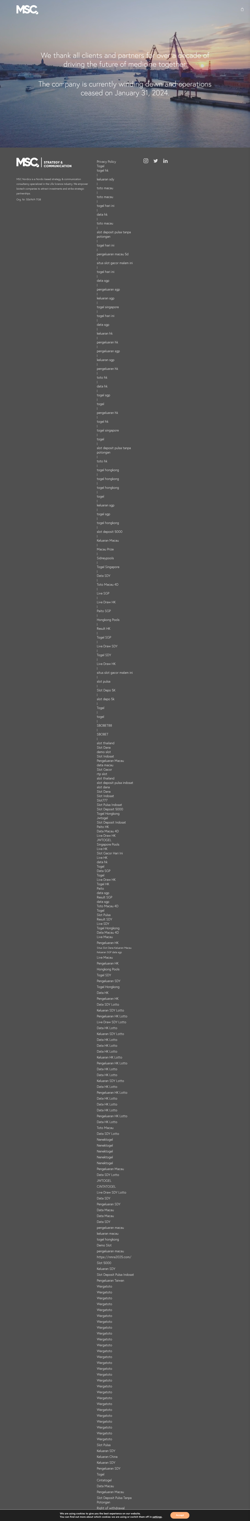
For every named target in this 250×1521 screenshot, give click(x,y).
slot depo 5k (105, 699)
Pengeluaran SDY (108, 981)
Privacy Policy (106, 161)
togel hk (102, 170)
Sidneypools (105, 558)
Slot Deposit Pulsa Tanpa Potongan (114, 1499)
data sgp (103, 280)
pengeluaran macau (110, 1227)
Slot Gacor (104, 769)
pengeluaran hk (107, 342)
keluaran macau (107, 1233)
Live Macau (105, 937)
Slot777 (102, 800)
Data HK (103, 992)
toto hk (102, 377)
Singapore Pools (108, 844)
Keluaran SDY (106, 1268)
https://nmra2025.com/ (114, 1257)
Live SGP (103, 593)
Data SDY (103, 575)
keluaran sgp (105, 298)
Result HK (103, 628)
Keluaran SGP (104, 952)
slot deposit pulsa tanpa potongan (114, 234)
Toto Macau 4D (107, 584)
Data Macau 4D (108, 831)
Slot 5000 (104, 1263)
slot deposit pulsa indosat (115, 782)
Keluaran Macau (108, 540)
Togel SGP (104, 637)
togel (100, 404)
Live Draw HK (106, 602)
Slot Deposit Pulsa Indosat (115, 1274)
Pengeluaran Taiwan (110, 1280)
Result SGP (104, 897)
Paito (100, 888)
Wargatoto (104, 1286)
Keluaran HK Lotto (109, 1057)
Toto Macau (105, 1127)
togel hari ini (105, 205)
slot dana (103, 787)
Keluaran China (107, 1456)
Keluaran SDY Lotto (110, 1010)
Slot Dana (104, 747)
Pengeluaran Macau (110, 760)
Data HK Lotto (107, 1028)
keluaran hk (105, 333)
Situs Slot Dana (105, 947)
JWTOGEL (104, 840)
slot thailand (105, 743)
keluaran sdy (105, 179)
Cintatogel (104, 1480)
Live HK (102, 848)
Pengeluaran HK (108, 942)
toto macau (105, 188)
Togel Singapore (108, 567)
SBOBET (102, 734)
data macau (105, 765)
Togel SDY (104, 655)
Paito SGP (104, 611)
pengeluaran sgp (108, 289)
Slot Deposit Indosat (111, 822)
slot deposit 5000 (109, 531)
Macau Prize (105, 549)
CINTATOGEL (106, 1186)
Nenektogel (105, 1139)
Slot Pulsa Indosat (109, 804)
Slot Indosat (105, 756)
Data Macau (105, 1210)
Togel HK (103, 884)
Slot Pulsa (104, 915)
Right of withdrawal (111, 1508)
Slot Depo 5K (106, 690)
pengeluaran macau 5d (112, 254)
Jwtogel (102, 818)
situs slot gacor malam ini (115, 263)
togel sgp (103, 395)
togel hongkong (108, 470)
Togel (100, 166)
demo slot (104, 752)
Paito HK (103, 826)
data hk (102, 214)
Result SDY (104, 919)
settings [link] (157, 1517)
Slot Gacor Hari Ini (110, 853)
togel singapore (108, 307)
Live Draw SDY (107, 646)
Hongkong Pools (108, 619)
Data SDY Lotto (108, 1004)
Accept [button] (180, 1515)
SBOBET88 (104, 725)
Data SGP (103, 871)
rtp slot (102, 774)
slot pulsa (103, 681)
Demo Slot (104, 1245)
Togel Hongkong (108, 813)
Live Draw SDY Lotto (111, 1022)
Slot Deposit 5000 (110, 809)
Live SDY (103, 923)
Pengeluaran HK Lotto (112, 1016)
